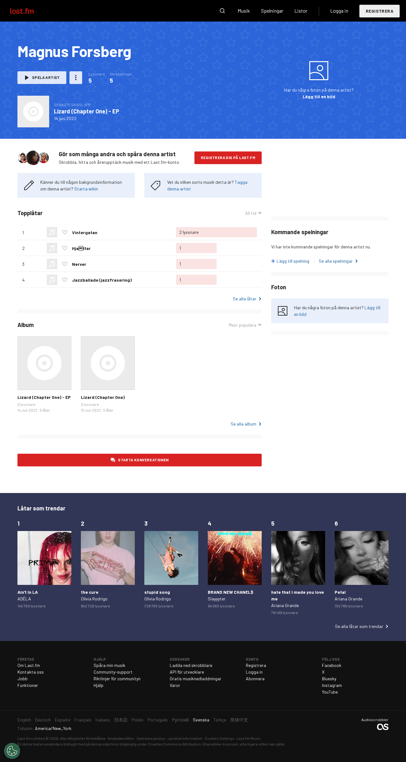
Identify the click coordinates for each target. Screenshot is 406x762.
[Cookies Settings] (12, 751)
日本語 (121, 719)
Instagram (332, 685)
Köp (27, 380)
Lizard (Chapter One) (103, 397)
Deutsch (43, 719)
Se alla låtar (244, 298)
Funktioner (27, 685)
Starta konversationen (143, 460)
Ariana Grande (285, 605)
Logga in (339, 11)
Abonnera (255, 678)
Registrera (379, 11)
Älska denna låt (65, 232)
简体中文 (239, 719)
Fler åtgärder (75, 77)
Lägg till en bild (319, 96)
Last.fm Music (249, 738)
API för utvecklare (187, 672)
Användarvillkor (121, 738)
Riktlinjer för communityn (117, 678)
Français (83, 719)
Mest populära (242, 325)
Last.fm (29, 10)
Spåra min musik (109, 665)
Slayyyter (217, 598)
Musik (244, 11)
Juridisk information (184, 738)
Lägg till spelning (293, 261)
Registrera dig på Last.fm (228, 157)
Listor (300, 11)
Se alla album (243, 423)
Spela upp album (33, 111)
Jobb (22, 678)
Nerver (79, 264)
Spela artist (46, 77)
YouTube (330, 692)
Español (62, 719)
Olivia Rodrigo (94, 598)
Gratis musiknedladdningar (195, 678)
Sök (222, 10)
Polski (137, 719)
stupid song (157, 592)
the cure (89, 592)
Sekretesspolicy (150, 738)
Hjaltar (81, 248)
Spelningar (272, 11)
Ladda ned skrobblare (191, 665)
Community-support (113, 672)
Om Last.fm (28, 665)
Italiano (102, 719)
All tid (253, 213)
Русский (180, 719)
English (24, 719)
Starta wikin (86, 188)
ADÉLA (24, 598)
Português (157, 719)
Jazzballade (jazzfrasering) (102, 280)
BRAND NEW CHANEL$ (230, 592)
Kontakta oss (30, 672)
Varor (175, 685)
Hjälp (98, 685)
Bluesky (329, 678)
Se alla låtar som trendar (359, 626)
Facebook (331, 665)
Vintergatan (84, 232)
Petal (340, 592)
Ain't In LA (27, 592)
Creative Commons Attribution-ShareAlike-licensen (193, 744)
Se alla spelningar (336, 261)
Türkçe (219, 719)
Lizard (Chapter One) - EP (86, 111)
